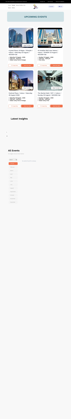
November (12, 198)
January (12, 163)
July (11, 184)
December (12, 202)
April (11, 174)
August (12, 188)
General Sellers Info (20, 5)
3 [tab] (18, 89)
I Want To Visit (26, 45)
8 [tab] (23, 89)
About (9, 7)
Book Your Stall (27, 65)
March (11, 170)
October (12, 195)
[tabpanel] (21, 38)
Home (9, 5)
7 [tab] (22, 89)
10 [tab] (25, 89)
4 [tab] (19, 89)
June (11, 181)
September (13, 191)
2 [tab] (17, 89)
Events (13, 5)
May (11, 177)
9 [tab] (24, 89)
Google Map (15, 65)
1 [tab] (16, 89)
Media (13, 7)
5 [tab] (20, 89)
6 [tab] (21, 89)
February (12, 167)
